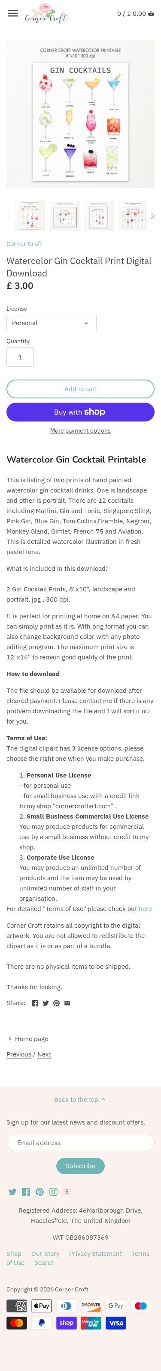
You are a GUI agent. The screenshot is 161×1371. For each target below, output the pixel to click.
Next (44, 1054)
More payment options (80, 430)
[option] (30, 216)
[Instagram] (53, 1191)
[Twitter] (13, 1191)
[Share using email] (67, 1002)
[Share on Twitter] (46, 1002)
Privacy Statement (95, 1253)
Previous (18, 1054)
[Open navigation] (12, 13)
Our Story (45, 1253)
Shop (13, 1253)
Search (44, 1262)
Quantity (18, 341)
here (145, 909)
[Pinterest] (40, 1191)
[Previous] (8, 215)
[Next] (152, 215)
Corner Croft (24, 244)
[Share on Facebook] (35, 1002)
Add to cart (80, 389)
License (16, 308)
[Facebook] (26, 1191)
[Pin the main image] (56, 1002)
